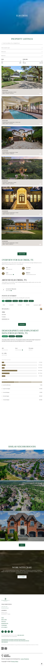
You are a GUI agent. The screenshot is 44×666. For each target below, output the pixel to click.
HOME (2, 617)
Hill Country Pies (5, 308)
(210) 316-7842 (4, 606)
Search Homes (22, 253)
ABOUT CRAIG (4, 619)
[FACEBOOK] (2, 631)
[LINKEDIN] (9, 631)
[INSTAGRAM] (5, 631)
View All (22, 545)
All (4, 301)
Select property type (5, 47)
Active (21, 301)
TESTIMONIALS (4, 625)
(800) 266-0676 (20, 635)
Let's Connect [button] (22, 576)
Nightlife (32, 301)
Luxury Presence (25, 659)
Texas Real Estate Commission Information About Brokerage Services (15, 640)
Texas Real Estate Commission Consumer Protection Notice (13, 639)
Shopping (15, 301)
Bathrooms (3, 51)
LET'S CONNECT (4, 627)
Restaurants (9, 301)
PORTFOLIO (3, 621)
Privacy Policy (14, 661)
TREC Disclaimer (4, 642)
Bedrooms (3, 55)
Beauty (26, 301)
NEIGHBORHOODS (4, 623)
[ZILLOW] (12, 631)
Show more (22, 324)
